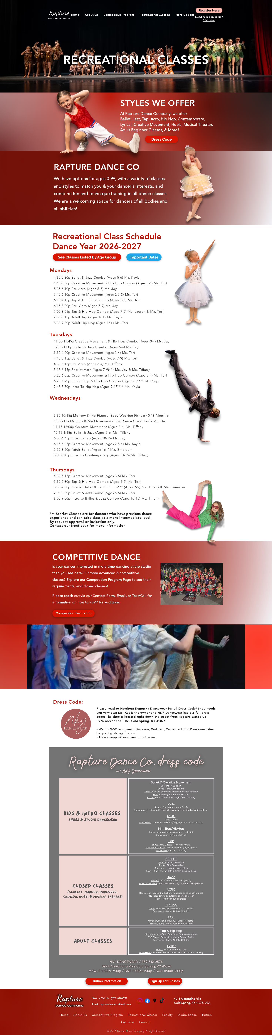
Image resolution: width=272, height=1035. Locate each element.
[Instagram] (140, 1001)
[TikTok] (162, 1001)
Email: (111, 1004)
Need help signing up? (209, 17)
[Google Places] (155, 1001)
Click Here (209, 20)
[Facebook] (147, 1001)
